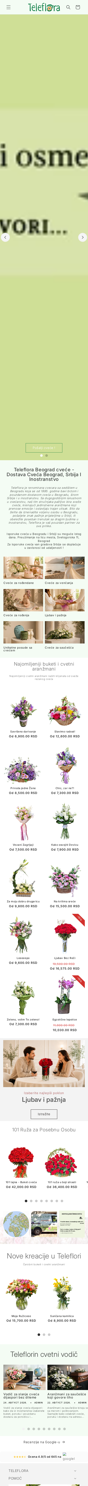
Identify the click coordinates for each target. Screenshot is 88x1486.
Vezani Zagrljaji (23, 844)
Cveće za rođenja (16, 615)
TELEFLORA (18, 1470)
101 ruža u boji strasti (62, 1182)
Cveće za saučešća (59, 647)
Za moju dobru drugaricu (23, 901)
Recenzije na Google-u (41, 1442)
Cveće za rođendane (18, 583)
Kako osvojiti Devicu (64, 844)
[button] (8, 7)
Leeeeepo (23, 958)
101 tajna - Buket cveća (21, 1182)
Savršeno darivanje (23, 731)
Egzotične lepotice (65, 1019)
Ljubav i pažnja (55, 615)
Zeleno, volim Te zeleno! (23, 1019)
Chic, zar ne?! (65, 788)
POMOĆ (15, 1478)
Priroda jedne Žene (23, 788)
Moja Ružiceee (21, 1316)
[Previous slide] (5, 237)
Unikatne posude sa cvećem (17, 649)
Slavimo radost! (64, 731)
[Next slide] (82, 237)
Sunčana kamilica (62, 1316)
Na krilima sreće (65, 901)
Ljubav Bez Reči (65, 958)
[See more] (16, 1224)
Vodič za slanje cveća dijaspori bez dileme (21, 1396)
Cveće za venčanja (59, 583)
